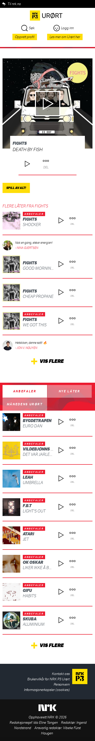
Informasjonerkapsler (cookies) (47, 690)
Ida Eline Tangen (45, 722)
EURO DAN (32, 426)
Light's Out (34, 511)
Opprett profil (24, 37)
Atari (28, 533)
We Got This (35, 325)
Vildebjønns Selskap (45, 449)
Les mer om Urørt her (65, 37)
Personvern (62, 684)
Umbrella (33, 482)
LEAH (28, 477)
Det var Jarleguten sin (46, 454)
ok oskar (33, 562)
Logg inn (67, 28)
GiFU (27, 590)
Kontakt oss (61, 674)
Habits (29, 595)
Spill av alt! (16, 188)
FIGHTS (20, 143)
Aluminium (34, 624)
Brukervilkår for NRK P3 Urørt (48, 679)
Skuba (29, 619)
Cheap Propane (38, 296)
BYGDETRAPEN (37, 420)
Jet (26, 539)
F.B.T (27, 505)
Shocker (32, 224)
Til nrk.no (14, 4)
